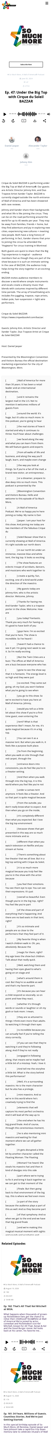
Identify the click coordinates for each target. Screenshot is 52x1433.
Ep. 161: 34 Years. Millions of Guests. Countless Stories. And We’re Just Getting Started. (25, 1416)
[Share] (44, 120)
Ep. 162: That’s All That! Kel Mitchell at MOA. (25, 1308)
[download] (35, 120)
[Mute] (48, 114)
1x (23, 120)
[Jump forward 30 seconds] (13, 121)
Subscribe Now (26, 64)
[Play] (5, 114)
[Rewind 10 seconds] (3, 121)
